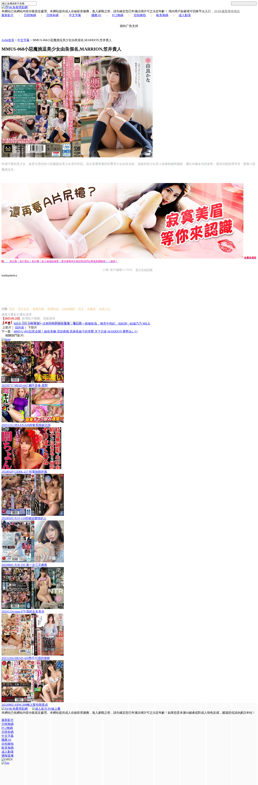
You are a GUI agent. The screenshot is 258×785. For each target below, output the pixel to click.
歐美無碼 (162, 15)
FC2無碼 (117, 15)
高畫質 (91, 308)
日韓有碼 (52, 15)
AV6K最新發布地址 (227, 11)
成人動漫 (185, 15)
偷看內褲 (38, 308)
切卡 (81, 308)
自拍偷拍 (140, 15)
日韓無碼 (30, 15)
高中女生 (23, 308)
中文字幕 (75, 15)
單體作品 (53, 308)
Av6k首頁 (8, 40)
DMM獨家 (68, 308)
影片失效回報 (144, 269)
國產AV (96, 15)
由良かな (104, 308)
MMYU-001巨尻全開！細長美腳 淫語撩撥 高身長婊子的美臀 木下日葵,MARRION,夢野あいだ (76, 331)
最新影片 (8, 15)
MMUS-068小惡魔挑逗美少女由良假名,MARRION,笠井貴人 (72, 40)
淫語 (12, 308)
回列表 (19, 327)
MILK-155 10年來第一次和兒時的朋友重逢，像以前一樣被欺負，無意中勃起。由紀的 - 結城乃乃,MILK (82, 323)
